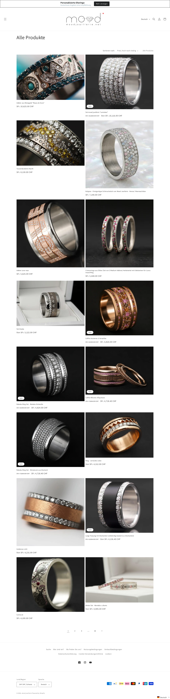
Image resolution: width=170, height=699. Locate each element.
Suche (48, 649)
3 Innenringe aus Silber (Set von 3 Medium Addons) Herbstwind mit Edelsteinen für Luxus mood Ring (117, 271)
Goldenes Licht (22, 549)
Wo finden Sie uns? (74, 649)
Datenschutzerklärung (67, 654)
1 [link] (68, 630)
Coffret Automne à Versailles (95, 338)
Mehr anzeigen (102, 4)
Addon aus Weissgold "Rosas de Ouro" (30, 103)
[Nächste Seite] (102, 631)
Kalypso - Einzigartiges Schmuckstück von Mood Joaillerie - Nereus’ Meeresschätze (115, 191)
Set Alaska (20, 329)
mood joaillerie (27, 693)
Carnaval (20, 615)
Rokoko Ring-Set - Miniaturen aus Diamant (32, 470)
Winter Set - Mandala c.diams (96, 605)
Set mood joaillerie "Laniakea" (96, 112)
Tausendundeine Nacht (25, 169)
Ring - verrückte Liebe (93, 461)
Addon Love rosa (23, 270)
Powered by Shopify (38, 693)
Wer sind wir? (58, 649)
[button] (5, 19)
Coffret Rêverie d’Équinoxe (95, 398)
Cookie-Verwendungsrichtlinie (91, 654)
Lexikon (108, 654)
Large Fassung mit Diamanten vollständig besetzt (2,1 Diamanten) (109, 536)
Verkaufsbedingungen (113, 649)
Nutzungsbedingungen (93, 649)
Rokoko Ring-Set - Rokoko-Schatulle (30, 404)
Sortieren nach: (109, 50)
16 (95, 631)
